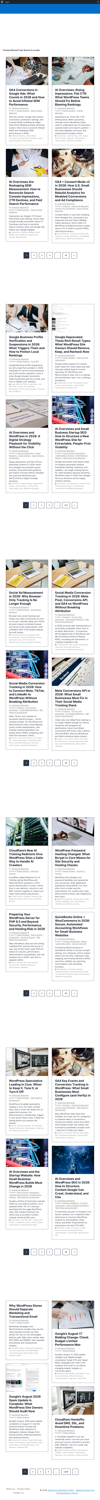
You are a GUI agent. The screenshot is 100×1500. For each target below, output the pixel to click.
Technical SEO (80, 138)
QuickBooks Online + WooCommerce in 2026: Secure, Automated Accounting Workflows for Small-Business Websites (72, 926)
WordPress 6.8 (60, 904)
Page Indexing (31, 1442)
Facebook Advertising (75, 741)
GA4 (26, 138)
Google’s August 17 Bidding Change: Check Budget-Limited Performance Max (72, 1339)
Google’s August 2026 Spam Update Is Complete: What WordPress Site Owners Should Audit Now (26, 1404)
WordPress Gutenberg (74, 141)
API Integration (62, 969)
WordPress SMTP (15, 1355)
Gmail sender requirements (34, 1348)
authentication (78, 899)
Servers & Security (27, 937)
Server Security (32, 962)
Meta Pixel (59, 647)
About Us (10, 1489)
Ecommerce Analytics (75, 969)
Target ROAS (81, 1378)
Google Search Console (19, 1440)
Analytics (66, 206)
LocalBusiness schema (23, 1222)
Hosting (19, 962)
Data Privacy (62, 741)
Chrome (13, 1126)
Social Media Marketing (74, 619)
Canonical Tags (72, 136)
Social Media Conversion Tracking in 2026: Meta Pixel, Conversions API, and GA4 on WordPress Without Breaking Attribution (73, 602)
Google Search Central (64, 383)
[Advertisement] (50, 32)
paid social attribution (28, 637)
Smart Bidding (27, 141)
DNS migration (82, 1450)
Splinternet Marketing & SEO (61, 1490)
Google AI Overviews (72, 1228)
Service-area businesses (27, 389)
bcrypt (86, 899)
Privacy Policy (23, 1489)
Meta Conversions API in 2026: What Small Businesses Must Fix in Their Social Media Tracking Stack (72, 698)
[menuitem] (2, 2)
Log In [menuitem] (7, 2)
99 (66, 1252)
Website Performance (27, 965)
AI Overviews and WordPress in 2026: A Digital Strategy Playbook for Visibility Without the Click (25, 440)
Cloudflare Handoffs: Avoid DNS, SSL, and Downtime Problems (70, 1423)
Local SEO (35, 361)
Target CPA (72, 1378)
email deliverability (17, 1348)
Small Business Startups (64, 456)
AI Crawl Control (16, 896)
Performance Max (61, 1378)
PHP (72, 901)
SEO (88, 483)
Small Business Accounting (79, 972)
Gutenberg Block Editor (75, 1230)
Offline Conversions (76, 1376)
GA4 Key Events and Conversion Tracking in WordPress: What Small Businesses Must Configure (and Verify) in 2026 (73, 1090)
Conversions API (62, 645)
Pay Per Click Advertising (65, 209)
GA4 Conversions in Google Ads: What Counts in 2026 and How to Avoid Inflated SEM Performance (27, 97)
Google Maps (32, 384)
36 (66, 763)
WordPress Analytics (34, 642)
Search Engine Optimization (74, 453)
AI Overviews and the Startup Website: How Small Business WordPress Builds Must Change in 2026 (25, 1179)
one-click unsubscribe (17, 1350)
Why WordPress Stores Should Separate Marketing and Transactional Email (25, 1311)
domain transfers (68, 1452)
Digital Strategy (23, 111)
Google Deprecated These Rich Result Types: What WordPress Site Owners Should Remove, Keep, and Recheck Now (73, 344)
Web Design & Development (74, 458)
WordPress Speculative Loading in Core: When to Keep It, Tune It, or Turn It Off (25, 1086)
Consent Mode (31, 136)
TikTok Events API (29, 640)
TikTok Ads (34, 743)
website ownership (81, 1455)
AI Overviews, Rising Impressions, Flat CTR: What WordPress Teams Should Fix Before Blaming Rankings (72, 97)
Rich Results (77, 383)
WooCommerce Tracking (17, 642)
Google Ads (33, 138)
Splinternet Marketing (20, 108)
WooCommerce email (30, 1353)
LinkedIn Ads (30, 635)
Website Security (72, 974)
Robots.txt (70, 138)
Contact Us (18, 1493)
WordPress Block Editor (29, 1225)
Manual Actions (20, 1442)
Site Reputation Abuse (27, 1445)
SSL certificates (69, 1455)
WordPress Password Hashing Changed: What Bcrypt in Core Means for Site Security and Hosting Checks (73, 858)
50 (66, 993)
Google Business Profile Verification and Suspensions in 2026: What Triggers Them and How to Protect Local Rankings (27, 346)
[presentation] (27, 71)
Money (84, 941)
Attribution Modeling (18, 136)
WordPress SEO (21, 237)
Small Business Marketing (67, 1135)
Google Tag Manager (71, 236)
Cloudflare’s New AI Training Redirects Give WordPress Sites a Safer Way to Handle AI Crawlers (26, 858)
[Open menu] (95, 9)
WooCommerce (60, 141)
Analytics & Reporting (80, 206)
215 (66, 505)
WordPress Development (75, 238)
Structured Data (67, 385)
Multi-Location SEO (19, 386)
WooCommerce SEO (16, 488)
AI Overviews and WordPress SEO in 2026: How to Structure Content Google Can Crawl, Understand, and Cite (72, 1188)
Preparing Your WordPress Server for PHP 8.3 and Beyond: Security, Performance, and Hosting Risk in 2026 (27, 922)
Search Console (37, 1222)
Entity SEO (60, 1228)
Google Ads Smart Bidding (66, 1373)
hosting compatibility (62, 901)
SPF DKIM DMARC (32, 1350)
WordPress (17, 391)
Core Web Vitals (72, 483)
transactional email (15, 1353)
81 (66, 255)
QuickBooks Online (61, 972)
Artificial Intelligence (71, 1203)
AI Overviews (61, 136)
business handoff (62, 1450)
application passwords (64, 899)
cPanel (13, 962)
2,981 (66, 1472)
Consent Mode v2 (63, 234)
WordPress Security (72, 904)
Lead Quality (80, 1373)
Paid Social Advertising (71, 647)
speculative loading (24, 1126)
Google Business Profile (19, 384)
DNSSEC (58, 1452)
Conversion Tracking (16, 138)
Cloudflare (26, 896)
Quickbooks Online (62, 944)
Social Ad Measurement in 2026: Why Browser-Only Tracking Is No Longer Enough (26, 598)
